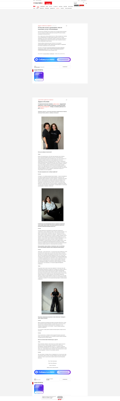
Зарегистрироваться (38, 0)
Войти (34, 0)
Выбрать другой (76, 5)
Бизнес (37, 8)
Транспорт (62, 8)
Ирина (35, 379)
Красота (50, 6)
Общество (57, 8)
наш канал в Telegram (46, 53)
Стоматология (40, 99)
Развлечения (42, 6)
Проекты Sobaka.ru (83, 0)
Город (38, 6)
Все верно (81, 5)
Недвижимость (52, 8)
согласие (48, 397)
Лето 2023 (47, 379)
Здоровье (65, 6)
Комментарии (65, 66)
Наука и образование (68, 8)
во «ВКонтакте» (52, 53)
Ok (60, 397)
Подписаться (44, 25)
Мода (47, 6)
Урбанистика (42, 8)
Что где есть (55, 6)
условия (43, 397)
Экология (60, 6)
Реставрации (47, 8)
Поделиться (49, 25)
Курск (78, 0)
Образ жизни (70, 6)
